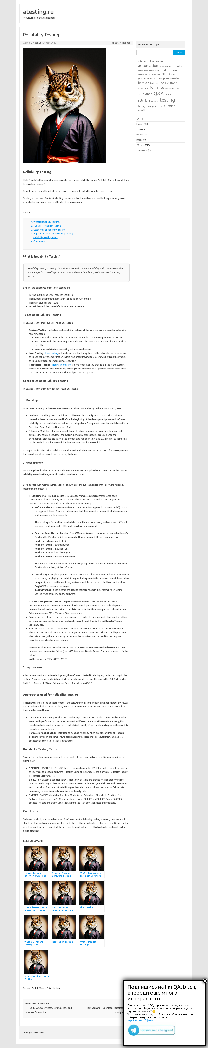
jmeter (175, 78)
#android (138, 1020)
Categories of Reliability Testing (49, 229)
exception (156, 74)
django (141, 74)
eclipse (148, 74)
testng (141, 106)
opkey (140, 88)
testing (56, 988)
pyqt (140, 94)
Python (139, 134)
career (172, 66)
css (161, 71)
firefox (172, 74)
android (147, 61)
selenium (144, 100)
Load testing (52, 353)
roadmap (168, 94)
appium (159, 61)
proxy (177, 88)
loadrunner (154, 83)
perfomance (154, 87)
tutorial (170, 106)
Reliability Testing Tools (45, 237)
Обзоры (140, 145)
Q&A (49, 988)
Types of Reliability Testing (47, 226)
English (35, 988)
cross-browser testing (148, 71)
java (166, 78)
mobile (165, 82)
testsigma (151, 106)
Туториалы (142, 150)
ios (160, 79)
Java (138, 129)
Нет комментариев (120, 42)
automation (148, 65)
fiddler (164, 74)
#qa (129, 1020)
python (147, 94)
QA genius (36, 42)
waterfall (141, 110)
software (154, 101)
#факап (149, 1020)
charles (179, 66)
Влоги (139, 140)
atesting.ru (38, 11)
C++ (138, 119)
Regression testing (62, 364)
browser (164, 66)
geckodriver (143, 79)
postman (169, 88)
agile (140, 61)
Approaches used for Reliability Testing (53, 233)
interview (154, 79)
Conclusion (39, 241)
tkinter (159, 107)
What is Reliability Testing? (46, 222)
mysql (174, 82)
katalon (143, 82)
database (170, 70)
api (153, 61)
